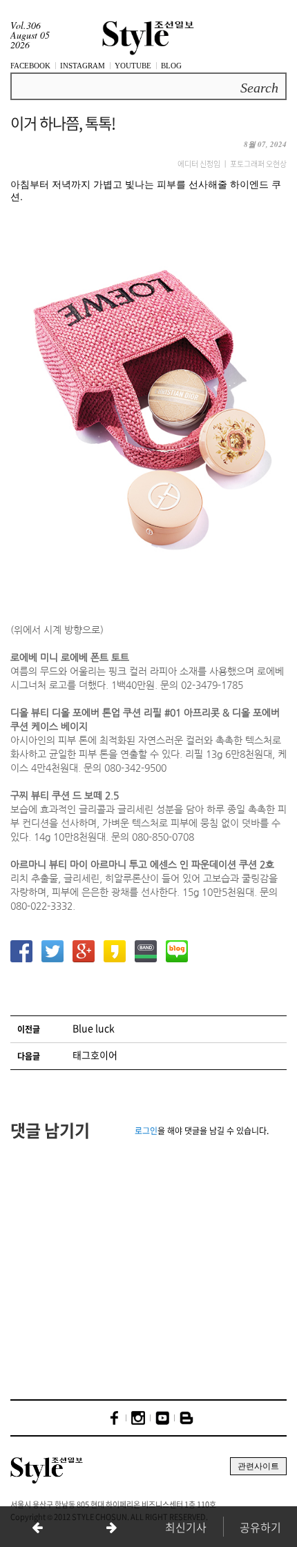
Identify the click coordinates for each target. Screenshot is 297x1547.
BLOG (171, 65)
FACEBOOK (30, 65)
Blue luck (94, 1028)
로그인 (146, 1131)
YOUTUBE (133, 65)
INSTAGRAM (82, 65)
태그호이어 (95, 1055)
